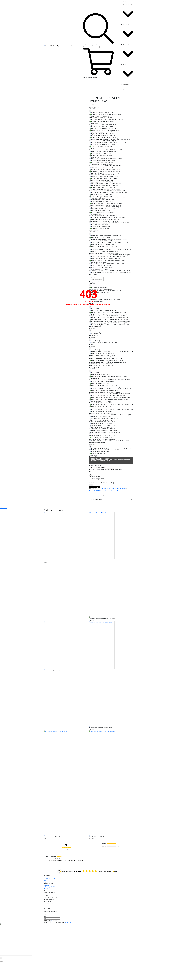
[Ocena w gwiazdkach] (89, 871)
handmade (105, 490)
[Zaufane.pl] (116, 871)
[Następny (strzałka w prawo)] (1, 961)
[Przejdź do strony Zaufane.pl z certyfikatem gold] (59, 871)
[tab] (112, 492)
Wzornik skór (126, 87)
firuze (95, 490)
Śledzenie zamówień (128, 90)
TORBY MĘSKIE (126, 24)
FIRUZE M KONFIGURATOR (60, 94)
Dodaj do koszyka (94, 487)
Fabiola (91, 490)
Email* (45, 916)
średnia (114, 490)
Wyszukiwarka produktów (91, 45)
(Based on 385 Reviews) (105, 871)
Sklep (53, 94)
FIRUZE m (99, 490)
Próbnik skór (47, 908)
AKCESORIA (126, 44)
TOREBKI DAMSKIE (127, 4)
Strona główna (47, 94)
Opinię (92, 503)
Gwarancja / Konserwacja (50, 897)
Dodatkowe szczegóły (96, 499)
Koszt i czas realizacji (49, 892)
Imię (45, 913)
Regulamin (46, 885)
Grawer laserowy (48, 904)
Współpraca (47, 882)
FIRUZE (104, 489)
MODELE (125, 2)
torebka (119, 490)
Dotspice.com (67, 922)
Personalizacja (47, 901)
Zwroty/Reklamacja (49, 899)
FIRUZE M (109, 489)
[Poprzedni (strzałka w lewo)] (0, 961)
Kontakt (46, 888)
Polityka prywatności (49, 887)
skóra (110, 490)
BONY (124, 64)
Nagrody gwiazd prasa (50, 878)
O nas (45, 877)
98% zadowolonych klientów (71, 871)
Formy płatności (48, 895)
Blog (45, 880)
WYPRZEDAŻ (126, 84)
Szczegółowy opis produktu (98, 496)
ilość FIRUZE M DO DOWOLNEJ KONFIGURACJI (101, 482)
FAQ (45, 890)
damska (131, 489)
